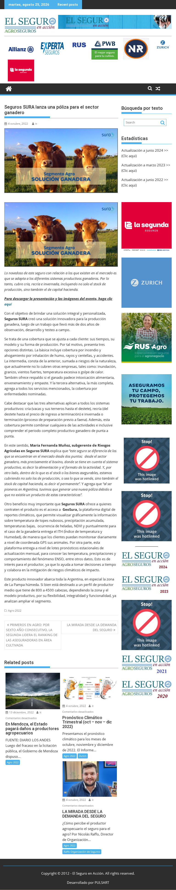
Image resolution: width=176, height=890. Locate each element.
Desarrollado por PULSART (88, 882)
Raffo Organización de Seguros (82, 851)
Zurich (82, 756)
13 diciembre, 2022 (21, 712)
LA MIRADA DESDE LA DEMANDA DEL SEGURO (91, 627)
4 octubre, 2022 (75, 706)
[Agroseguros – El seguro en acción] (9, 88)
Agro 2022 (14, 611)
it (36, 124)
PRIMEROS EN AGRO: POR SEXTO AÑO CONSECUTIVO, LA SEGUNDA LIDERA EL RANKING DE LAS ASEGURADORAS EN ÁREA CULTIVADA (32, 635)
